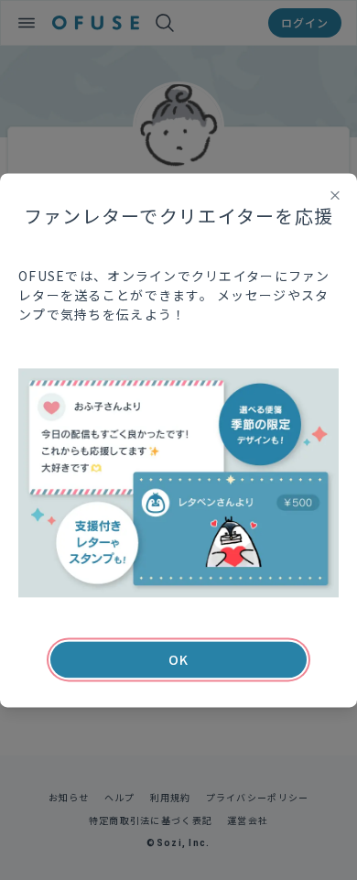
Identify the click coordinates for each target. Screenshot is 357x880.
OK (178, 659)
